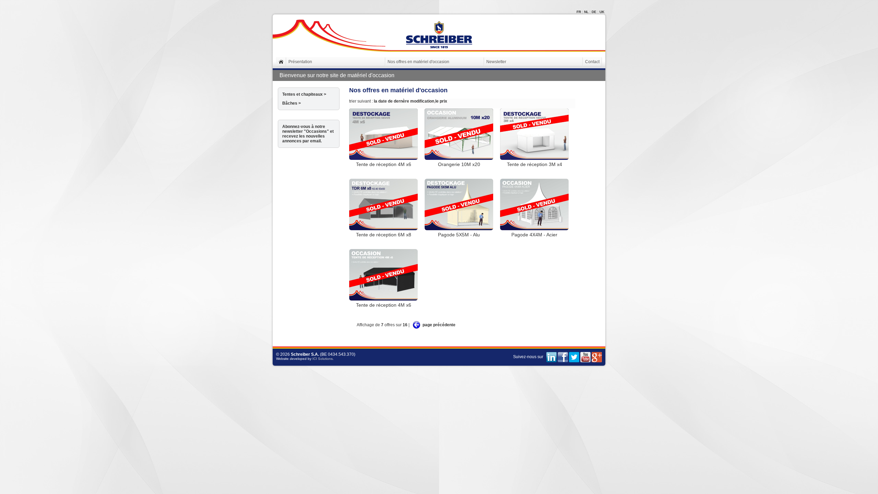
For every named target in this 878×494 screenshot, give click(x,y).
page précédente (439, 324)
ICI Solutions (322, 359)
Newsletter (496, 61)
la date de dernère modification (404, 101)
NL (586, 12)
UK (602, 12)
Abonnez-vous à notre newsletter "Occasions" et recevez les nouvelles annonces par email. (308, 133)
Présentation (300, 61)
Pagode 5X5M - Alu (459, 234)
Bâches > (291, 103)
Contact (592, 61)
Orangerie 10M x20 (459, 164)
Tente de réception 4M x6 (383, 164)
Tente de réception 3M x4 (534, 164)
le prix (441, 101)
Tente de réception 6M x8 (383, 234)
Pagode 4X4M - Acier (534, 234)
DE (594, 12)
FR (579, 12)
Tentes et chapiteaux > (304, 94)
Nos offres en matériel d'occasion (418, 61)
